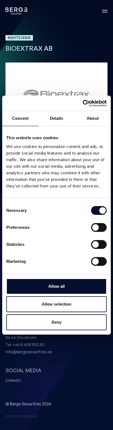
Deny (56, 322)
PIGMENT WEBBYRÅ (21, 416)
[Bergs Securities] (16, 11)
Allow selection (57, 304)
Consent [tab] (20, 118)
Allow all (56, 286)
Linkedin (13, 380)
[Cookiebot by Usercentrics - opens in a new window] (83, 103)
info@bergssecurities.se (28, 351)
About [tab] (93, 118)
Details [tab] (56, 118)
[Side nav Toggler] (105, 11)
